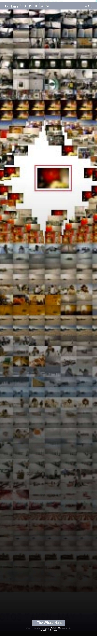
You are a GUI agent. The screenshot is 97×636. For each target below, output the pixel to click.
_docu (10, 6)
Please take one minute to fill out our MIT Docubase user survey (48, 1)
